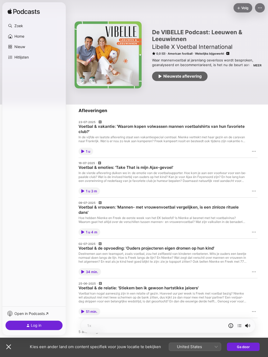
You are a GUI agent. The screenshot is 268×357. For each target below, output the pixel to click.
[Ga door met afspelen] (239, 325)
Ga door (243, 347)
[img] (24, 11)
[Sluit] (8, 346)
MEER (257, 65)
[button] (34, 25)
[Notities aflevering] (231, 325)
